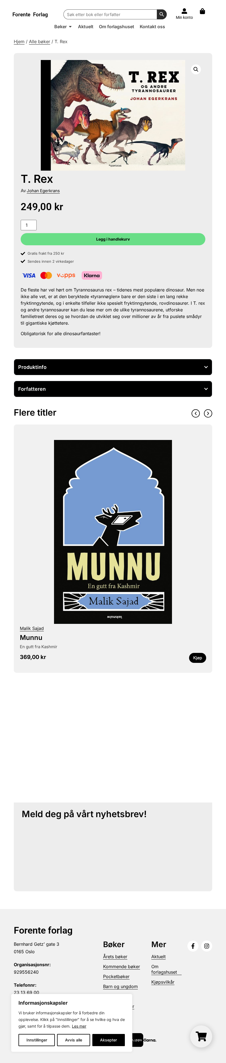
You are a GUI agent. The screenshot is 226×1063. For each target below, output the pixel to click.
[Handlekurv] (205, 11)
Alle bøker (39, 41)
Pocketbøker (116, 976)
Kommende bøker (121, 966)
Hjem (19, 41)
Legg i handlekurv (113, 239)
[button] (196, 69)
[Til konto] (184, 11)
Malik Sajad (32, 628)
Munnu (31, 638)
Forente (30, 14)
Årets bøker (115, 956)
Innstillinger (36, 1040)
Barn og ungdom (120, 986)
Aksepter (108, 1040)
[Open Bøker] (70, 26)
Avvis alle (73, 1040)
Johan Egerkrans (43, 190)
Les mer (79, 1026)
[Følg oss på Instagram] (206, 946)
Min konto (184, 17)
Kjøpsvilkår (162, 982)
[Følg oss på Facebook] (192, 946)
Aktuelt (158, 956)
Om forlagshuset (164, 969)
